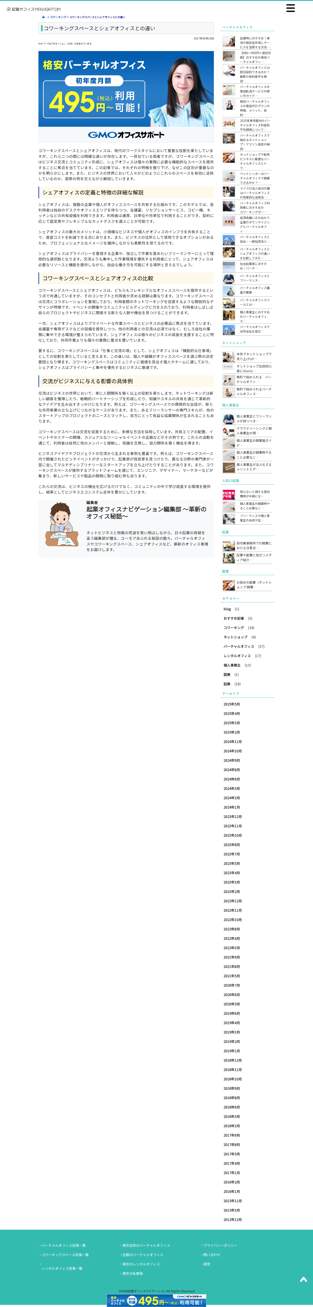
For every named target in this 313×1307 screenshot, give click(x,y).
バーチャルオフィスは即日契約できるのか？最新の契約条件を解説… (255, 74)
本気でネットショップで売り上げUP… (254, 356)
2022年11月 (233, 910)
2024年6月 (232, 779)
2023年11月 (233, 825)
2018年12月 (233, 1060)
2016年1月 (232, 1191)
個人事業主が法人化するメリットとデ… (254, 467)
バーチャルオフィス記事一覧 (64, 1245)
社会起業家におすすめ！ (253, 266)
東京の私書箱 (132, 1273)
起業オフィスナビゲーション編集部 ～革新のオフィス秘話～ (146, 512)
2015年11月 (233, 1200)
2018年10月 (233, 1078)
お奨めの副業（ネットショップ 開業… (254, 584)
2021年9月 (232, 957)
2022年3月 (232, 947)
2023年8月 (232, 844)
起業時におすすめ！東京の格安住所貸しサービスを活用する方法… (255, 42)
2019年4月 (232, 1022)
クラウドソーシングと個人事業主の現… (254, 430)
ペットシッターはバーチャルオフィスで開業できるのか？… (255, 178)
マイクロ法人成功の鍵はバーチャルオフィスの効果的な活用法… (255, 192)
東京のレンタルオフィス (141, 1264)
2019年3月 (232, 1032)
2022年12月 (233, 900)
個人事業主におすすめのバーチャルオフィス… (255, 316)
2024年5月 (232, 788)
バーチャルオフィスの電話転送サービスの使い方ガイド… (255, 91)
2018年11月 (233, 1069)
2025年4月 (232, 713)
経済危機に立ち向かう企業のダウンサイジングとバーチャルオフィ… (255, 224)
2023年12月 (233, 816)
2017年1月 (232, 1172)
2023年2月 (232, 891)
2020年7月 (232, 985)
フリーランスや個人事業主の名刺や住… (255, 518)
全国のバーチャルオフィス (142, 1254)
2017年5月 (232, 1153)
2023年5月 (232, 863)
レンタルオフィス (237, 655)
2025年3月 (232, 722)
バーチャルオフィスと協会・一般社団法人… (255, 239)
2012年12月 (233, 1219)
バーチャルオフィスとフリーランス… (255, 278)
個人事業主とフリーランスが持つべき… (254, 418)
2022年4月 (232, 938)
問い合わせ (211, 1254)
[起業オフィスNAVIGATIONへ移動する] (42, 17)
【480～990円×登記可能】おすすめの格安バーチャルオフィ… (255, 57)
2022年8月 (232, 928)
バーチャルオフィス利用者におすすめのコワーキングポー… (255, 207)
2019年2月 (232, 1041)
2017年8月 (232, 1144)
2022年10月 (233, 919)
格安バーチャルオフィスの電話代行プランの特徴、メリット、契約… (255, 108)
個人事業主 (232, 665)
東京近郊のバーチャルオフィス (146, 1245)
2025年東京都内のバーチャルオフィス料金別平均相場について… (255, 125)
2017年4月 (232, 1163)
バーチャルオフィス (239, 646)
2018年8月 (232, 1097)
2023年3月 (232, 882)
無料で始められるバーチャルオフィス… (254, 391)
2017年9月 (232, 1135)
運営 (206, 1264)
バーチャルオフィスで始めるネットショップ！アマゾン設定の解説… (255, 142)
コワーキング (234, 627)
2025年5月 (232, 704)
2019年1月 (232, 1050)
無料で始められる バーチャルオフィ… (254, 379)
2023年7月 (232, 853)
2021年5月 (232, 975)
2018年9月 (232, 1088)
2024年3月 (232, 797)
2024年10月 (233, 750)
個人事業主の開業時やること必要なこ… (254, 454)
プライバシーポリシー (220, 1245)
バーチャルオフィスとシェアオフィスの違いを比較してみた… (255, 253)
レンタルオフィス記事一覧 (62, 1268)
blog (227, 608)
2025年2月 (232, 732)
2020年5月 (232, 1003)
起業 (227, 683)
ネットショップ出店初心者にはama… (254, 368)
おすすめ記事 (234, 618)
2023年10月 (233, 835)
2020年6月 (232, 994)
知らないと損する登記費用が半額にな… (255, 493)
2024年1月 (232, 807)
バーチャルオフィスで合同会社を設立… (255, 329)
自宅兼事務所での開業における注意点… (254, 545)
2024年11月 (233, 741)
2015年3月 (232, 1210)
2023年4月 (232, 872)
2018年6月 (232, 1107)
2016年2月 (232, 1182)
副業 (227, 674)
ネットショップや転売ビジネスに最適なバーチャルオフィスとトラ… (255, 161)
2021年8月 (232, 966)
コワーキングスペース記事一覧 (65, 1254)
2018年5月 (232, 1116)
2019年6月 (232, 1013)
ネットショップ (235, 636)
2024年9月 (232, 760)
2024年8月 (232, 769)
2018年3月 (232, 1125)
